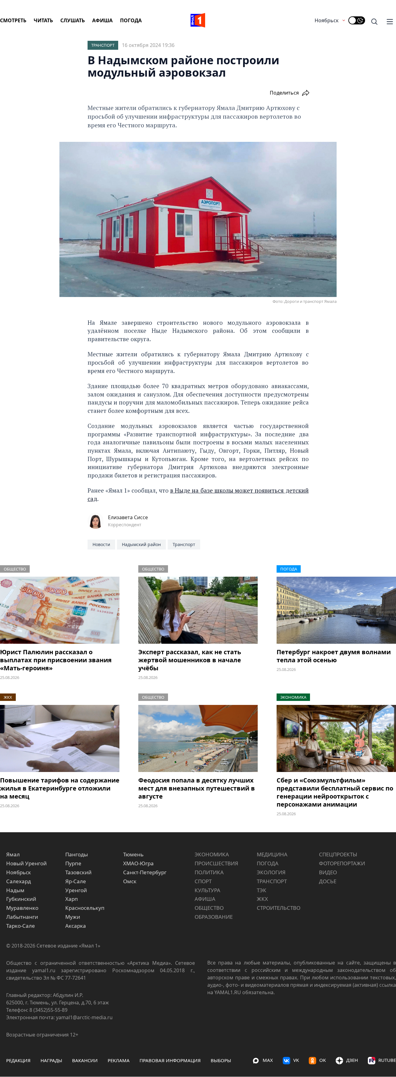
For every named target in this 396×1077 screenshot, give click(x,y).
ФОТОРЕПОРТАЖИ (342, 863)
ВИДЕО (328, 872)
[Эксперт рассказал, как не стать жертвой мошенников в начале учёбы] (198, 610)
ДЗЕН (352, 1060)
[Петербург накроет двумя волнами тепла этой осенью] (336, 610)
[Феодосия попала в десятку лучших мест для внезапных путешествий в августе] (198, 738)
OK (322, 1060)
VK (296, 1060)
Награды (51, 1060)
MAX (268, 1060)
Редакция (18, 1060)
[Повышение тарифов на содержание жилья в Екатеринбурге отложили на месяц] (59, 738)
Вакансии (85, 1060)
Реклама (119, 1060)
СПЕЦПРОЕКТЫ (338, 854)
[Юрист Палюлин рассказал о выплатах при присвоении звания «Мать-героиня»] (59, 610)
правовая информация (170, 1060)
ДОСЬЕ (327, 881)
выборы (221, 1060)
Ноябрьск (326, 20)
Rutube (387, 1060)
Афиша (102, 20)
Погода (131, 20)
